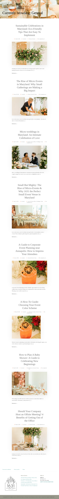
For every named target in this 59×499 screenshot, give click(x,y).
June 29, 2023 (16, 94)
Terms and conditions (6, 469)
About (17, 7)
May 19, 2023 (15, 367)
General (33, 38)
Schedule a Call (33, 1)
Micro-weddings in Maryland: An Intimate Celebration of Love (29, 134)
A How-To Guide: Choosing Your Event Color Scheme (29, 304)
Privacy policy (17, 469)
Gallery (29, 7)
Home (12, 7)
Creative (34, 311)
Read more (14, 73)
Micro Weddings (40, 1)
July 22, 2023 (17, 38)
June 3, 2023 (16, 257)
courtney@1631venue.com (8, 1)
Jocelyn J (24, 38)
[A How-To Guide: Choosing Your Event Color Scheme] (26, 328)
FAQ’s (29, 1)
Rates (23, 7)
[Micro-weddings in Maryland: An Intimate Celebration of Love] (29, 158)
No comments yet (41, 38)
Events (30, 38)
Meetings (29, 3)
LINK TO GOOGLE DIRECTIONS (46, 481)
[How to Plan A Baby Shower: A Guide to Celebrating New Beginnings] (29, 384)
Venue (35, 94)
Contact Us (42, 7)
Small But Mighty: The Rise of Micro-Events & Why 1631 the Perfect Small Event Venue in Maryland (29, 191)
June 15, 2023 (16, 141)
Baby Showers (30, 367)
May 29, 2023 (17, 311)
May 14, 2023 (18, 424)
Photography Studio (47, 1)
